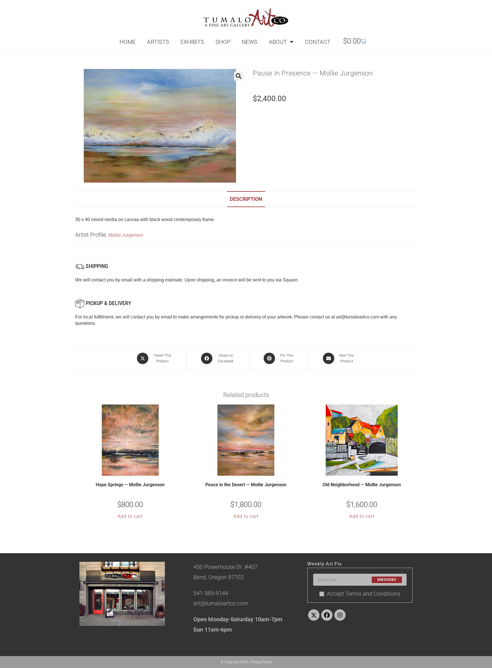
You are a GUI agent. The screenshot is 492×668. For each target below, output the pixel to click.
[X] (313, 615)
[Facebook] (327, 615)
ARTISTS (158, 41)
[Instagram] (340, 615)
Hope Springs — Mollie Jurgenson (130, 484)
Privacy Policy (261, 662)
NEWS (249, 41)
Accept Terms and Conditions (363, 593)
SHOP (223, 41)
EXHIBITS (192, 41)
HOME (128, 41)
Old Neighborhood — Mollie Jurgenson (362, 484)
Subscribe (386, 580)
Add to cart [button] (130, 516)
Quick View (133, 471)
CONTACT (318, 41)
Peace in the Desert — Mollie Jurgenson (245, 484)
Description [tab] (246, 199)
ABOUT (278, 41)
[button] (238, 76)
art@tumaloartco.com (357, 316)
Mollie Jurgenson (125, 235)
